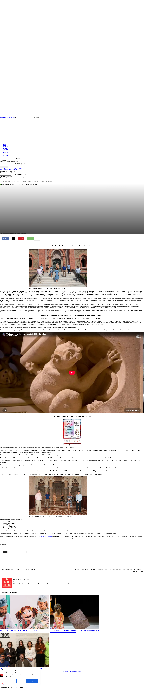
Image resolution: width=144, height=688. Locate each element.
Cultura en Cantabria (8, 181)
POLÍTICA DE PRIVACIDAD (8, 170)
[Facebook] (3, 559)
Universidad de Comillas (44, 552)
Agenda (5, 148)
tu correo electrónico (20, 174)
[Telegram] (40, 586)
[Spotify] (37, 586)
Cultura (5, 151)
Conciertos (16, 552)
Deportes (5, 152)
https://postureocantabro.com (19, 581)
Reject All (21, 681)
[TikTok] (43, 586)
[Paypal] (28, 586)
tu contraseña (18, 165)
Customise (10, 681)
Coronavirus (23, 552)
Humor (5, 154)
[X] (9, 559)
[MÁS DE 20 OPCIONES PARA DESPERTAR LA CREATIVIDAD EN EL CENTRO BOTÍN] (24, 612)
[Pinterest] (15, 559)
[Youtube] (51, 586)
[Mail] (25, 586)
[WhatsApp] (21, 559)
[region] (21, 676)
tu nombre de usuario (20, 163)
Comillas (10, 552)
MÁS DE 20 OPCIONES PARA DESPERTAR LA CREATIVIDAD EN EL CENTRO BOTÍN (19, 630)
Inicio (4, 145)
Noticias (5, 146)
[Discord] (14, 586)
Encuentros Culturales (46, 536)
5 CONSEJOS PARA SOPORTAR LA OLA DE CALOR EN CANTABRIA (18, 569)
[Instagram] (19, 586)
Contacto (5, 155)
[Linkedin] (22, 586)
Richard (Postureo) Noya (21, 579)
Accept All (32, 681)
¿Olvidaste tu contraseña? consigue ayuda (11, 168)
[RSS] (34, 586)
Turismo (5, 149)
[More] (37, 239)
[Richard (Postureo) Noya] (7, 583)
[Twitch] (46, 586)
